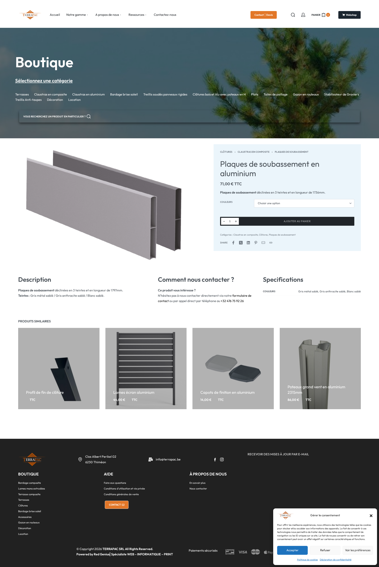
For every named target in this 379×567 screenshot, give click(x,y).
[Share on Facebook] (233, 242)
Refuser (325, 550)
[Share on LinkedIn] (248, 242)
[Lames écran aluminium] (146, 368)
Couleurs (226, 201)
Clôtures (226, 151)
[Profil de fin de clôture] (58, 368)
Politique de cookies (307, 559)
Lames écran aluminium (133, 392)
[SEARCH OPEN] (293, 15)
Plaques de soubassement (292, 151)
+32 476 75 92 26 (232, 301)
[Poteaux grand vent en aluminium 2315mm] (320, 368)
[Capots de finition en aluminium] (233, 368)
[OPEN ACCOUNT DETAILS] (303, 15)
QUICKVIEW (58, 385)
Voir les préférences (357, 550)
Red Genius (102, 554)
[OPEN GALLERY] (104, 205)
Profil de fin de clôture (45, 392)
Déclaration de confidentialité (335, 559)
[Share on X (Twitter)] (241, 242)
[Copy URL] (271, 242)
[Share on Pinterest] (256, 242)
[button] (371, 515)
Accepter (292, 550)
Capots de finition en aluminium (227, 392)
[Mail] (263, 242)
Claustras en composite (253, 151)
